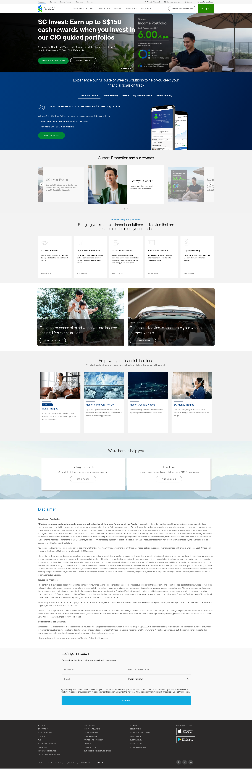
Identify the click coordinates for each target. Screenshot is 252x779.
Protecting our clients (140, 732)
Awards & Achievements (94, 740)
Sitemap (100, 763)
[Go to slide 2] (123, 68)
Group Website (90, 747)
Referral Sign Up (173, 2)
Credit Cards (104, 8)
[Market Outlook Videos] (148, 402)
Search (190, 2)
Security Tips (135, 729)
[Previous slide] (42, 257)
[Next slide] (210, 184)
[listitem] (126, 185)
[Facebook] (178, 762)
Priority (53, 2)
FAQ (39, 740)
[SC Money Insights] (192, 402)
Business (79, 2)
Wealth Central (153, 2)
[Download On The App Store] (185, 731)
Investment (131, 8)
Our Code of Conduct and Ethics (97, 751)
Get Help (41, 736)
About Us (42, 725)
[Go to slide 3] (125, 68)
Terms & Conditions (138, 747)
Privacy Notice (136, 743)
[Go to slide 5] (128, 68)
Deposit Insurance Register (49, 754)
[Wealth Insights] (60, 402)
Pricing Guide (43, 747)
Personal (42, 2)
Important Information (47, 751)
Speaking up (135, 725)
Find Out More (47, 273)
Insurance (146, 8)
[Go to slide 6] (130, 68)
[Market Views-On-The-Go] (104, 402)
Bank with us (43, 729)
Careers (87, 743)
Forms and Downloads (47, 743)
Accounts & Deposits (83, 8)
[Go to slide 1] (121, 68)
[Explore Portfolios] (126, 41)
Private (90, 2)
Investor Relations (92, 729)
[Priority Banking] (171, 317)
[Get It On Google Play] (185, 739)
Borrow (118, 8)
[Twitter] (184, 762)
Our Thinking (89, 725)
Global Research (91, 732)
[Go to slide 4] (126, 68)
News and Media (90, 736)
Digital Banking (206, 2)
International (65, 2)
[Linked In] (190, 762)
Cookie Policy (136, 736)
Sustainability (136, 740)
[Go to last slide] (42, 184)
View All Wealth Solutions (182, 8)
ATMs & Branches (45, 732)
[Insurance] (80, 317)
